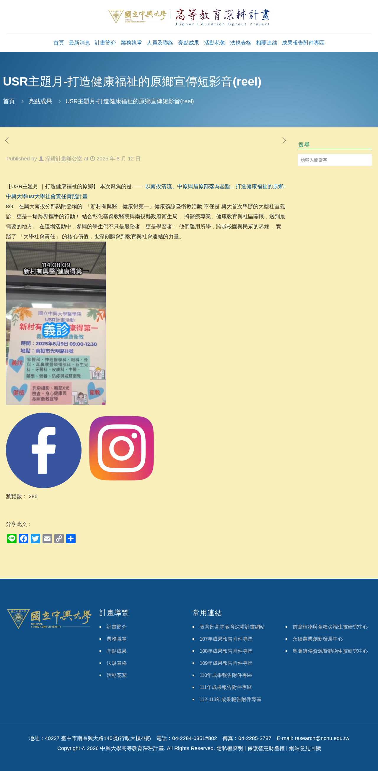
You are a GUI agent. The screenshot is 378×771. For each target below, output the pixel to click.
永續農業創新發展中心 (318, 639)
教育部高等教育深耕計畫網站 (232, 627)
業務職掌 (117, 639)
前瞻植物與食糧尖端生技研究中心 (330, 627)
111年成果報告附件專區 (226, 687)
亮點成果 (40, 101)
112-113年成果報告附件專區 (230, 699)
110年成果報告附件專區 (226, 675)
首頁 (9, 101)
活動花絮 (117, 675)
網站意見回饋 (305, 748)
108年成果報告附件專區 (226, 651)
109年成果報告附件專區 (226, 663)
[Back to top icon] (349, 759)
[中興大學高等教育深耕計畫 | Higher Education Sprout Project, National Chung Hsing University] (189, 17)
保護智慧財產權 (266, 748)
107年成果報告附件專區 (226, 639)
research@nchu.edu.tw (322, 738)
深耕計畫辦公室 (63, 159)
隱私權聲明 (229, 748)
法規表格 (117, 663)
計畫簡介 (117, 627)
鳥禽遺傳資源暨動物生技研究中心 (330, 651)
